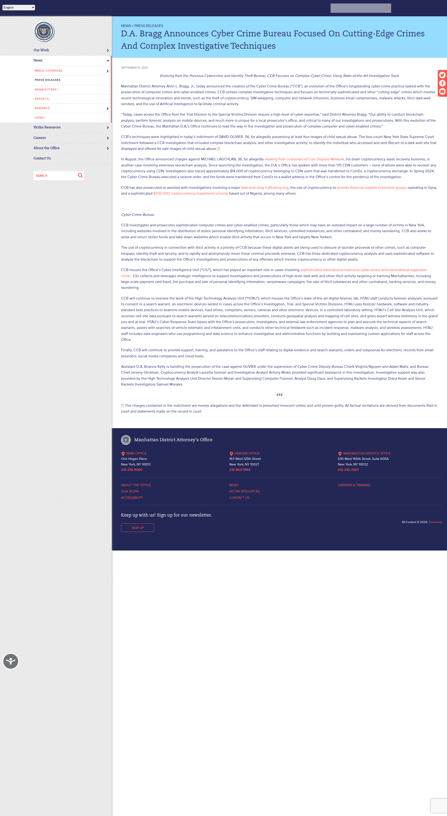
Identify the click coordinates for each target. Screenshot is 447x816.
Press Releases (48, 80)
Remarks (42, 108)
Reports (42, 98)
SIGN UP (138, 528)
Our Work (41, 50)
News (38, 60)
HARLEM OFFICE (247, 453)
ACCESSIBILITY (132, 497)
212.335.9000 (131, 470)
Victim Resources (47, 127)
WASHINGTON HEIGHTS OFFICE (367, 453)
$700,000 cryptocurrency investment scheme (190, 193)
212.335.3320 (348, 470)
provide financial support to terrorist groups (372, 187)
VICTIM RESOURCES (244, 491)
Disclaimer (435, 522)
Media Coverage (48, 70)
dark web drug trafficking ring (264, 187)
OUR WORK (130, 491)
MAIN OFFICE (136, 453)
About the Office (47, 148)
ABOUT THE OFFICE (136, 485)
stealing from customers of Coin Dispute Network (304, 159)
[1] (218, 148)
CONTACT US (239, 497)
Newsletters (46, 89)
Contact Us (42, 158)
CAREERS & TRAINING (354, 485)
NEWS (126, 26)
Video (39, 117)
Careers (40, 138)
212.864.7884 (239, 470)
